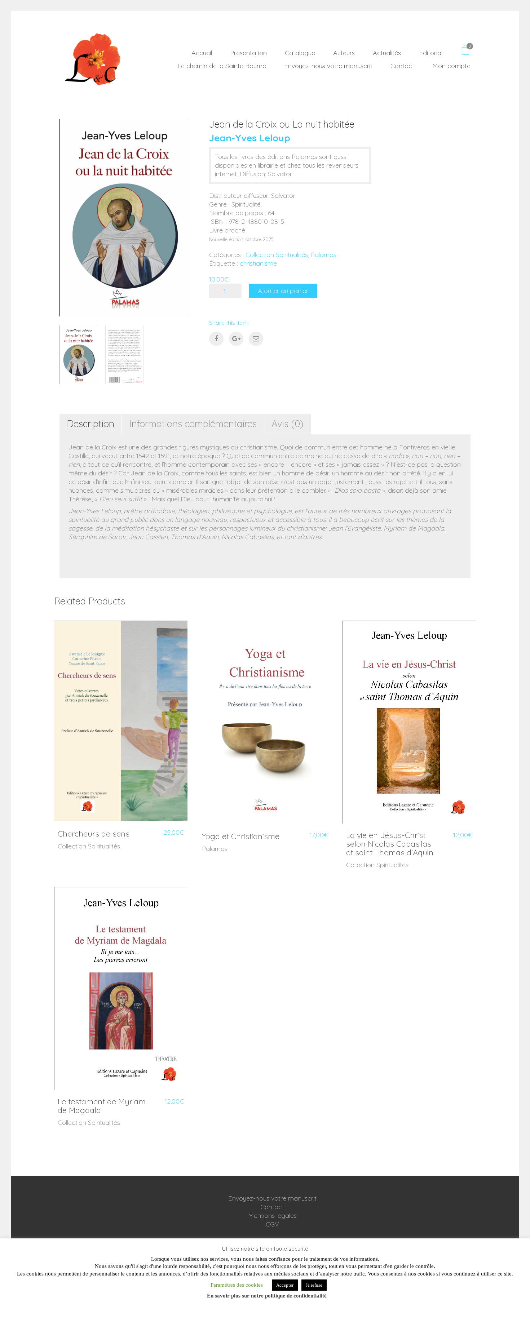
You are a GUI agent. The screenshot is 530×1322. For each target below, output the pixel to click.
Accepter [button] (284, 1285)
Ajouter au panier (283, 291)
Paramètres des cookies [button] (237, 1285)
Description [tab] (90, 424)
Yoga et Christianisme (240, 836)
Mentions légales (272, 1215)
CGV (272, 1224)
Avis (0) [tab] (287, 424)
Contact (272, 1207)
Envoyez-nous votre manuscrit (272, 1198)
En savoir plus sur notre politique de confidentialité (267, 1296)
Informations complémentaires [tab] (193, 424)
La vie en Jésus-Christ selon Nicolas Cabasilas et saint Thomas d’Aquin (389, 844)
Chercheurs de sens (93, 833)
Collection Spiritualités (277, 254)
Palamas (323, 254)
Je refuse (314, 1285)
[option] (124, 217)
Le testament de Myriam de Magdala (102, 1105)
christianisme (258, 263)
